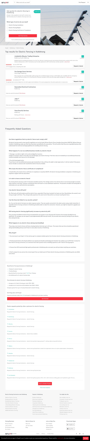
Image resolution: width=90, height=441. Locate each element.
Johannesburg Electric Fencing (12, 404)
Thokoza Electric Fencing (11, 408)
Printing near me (63, 414)
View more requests (45, 387)
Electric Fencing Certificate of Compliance (20, 30)
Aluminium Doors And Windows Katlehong (42, 406)
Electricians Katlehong (37, 399)
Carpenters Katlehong (37, 403)
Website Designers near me (66, 412)
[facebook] (76, 434)
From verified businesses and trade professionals (23, 39)
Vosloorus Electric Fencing (11, 406)
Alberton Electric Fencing (11, 397)
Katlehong (12, 48)
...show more (67, 61)
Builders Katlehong (36, 397)
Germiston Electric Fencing (11, 403)
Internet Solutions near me (66, 403)
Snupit (6, 48)
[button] (88, 2)
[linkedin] (83, 434)
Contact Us (48, 429)
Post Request (82, 2)
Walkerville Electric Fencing (11, 410)
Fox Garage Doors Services (23, 71)
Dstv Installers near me (65, 397)
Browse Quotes (9, 423)
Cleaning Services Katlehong (39, 404)
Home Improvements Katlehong (39, 414)
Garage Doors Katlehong (38, 408)
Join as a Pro (8, 425)
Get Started (45, 298)
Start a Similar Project (45, 383)
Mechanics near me (64, 406)
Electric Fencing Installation (16, 25)
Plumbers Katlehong (37, 401)
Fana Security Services (21, 110)
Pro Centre (7, 429)
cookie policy (60, 438)
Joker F (16, 99)
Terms (37, 433)
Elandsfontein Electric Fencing (12, 401)
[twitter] (79, 434)
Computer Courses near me (66, 399)
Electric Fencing (20, 48)
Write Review (22, 93)
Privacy (43, 433)
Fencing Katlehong (36, 410)
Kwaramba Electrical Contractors (25, 87)
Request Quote (49, 427)
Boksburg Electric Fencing (11, 399)
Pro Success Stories (9, 427)
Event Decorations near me (66, 410)
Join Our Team (29, 425)
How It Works (49, 423)
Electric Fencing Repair (15, 27)
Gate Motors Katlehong (37, 412)
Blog (27, 427)
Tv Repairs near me (64, 401)
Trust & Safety (49, 425)
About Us (28, 423)
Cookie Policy (50, 433)
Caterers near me (64, 408)
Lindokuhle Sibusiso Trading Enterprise (26, 56)
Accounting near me (64, 404)
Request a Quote (78, 66)
